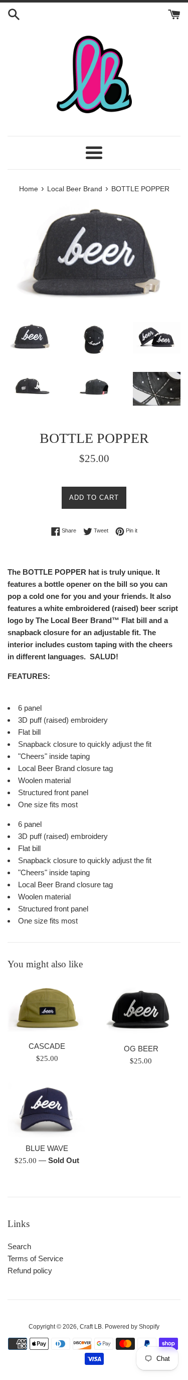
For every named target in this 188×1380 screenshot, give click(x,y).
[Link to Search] (14, 13)
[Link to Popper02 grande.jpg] (94, 339)
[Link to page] (94, 74)
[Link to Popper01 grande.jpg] (31, 337)
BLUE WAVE (47, 1148)
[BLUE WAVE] (47, 1110)
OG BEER (141, 1048)
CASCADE (47, 1046)
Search (19, 1246)
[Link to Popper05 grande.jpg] (94, 387)
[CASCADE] (47, 1008)
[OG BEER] (141, 1009)
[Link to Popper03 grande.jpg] (156, 337)
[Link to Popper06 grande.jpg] (156, 389)
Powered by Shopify (132, 1326)
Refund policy (30, 1270)
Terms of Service (35, 1258)
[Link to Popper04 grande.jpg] (31, 387)
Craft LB (91, 1326)
